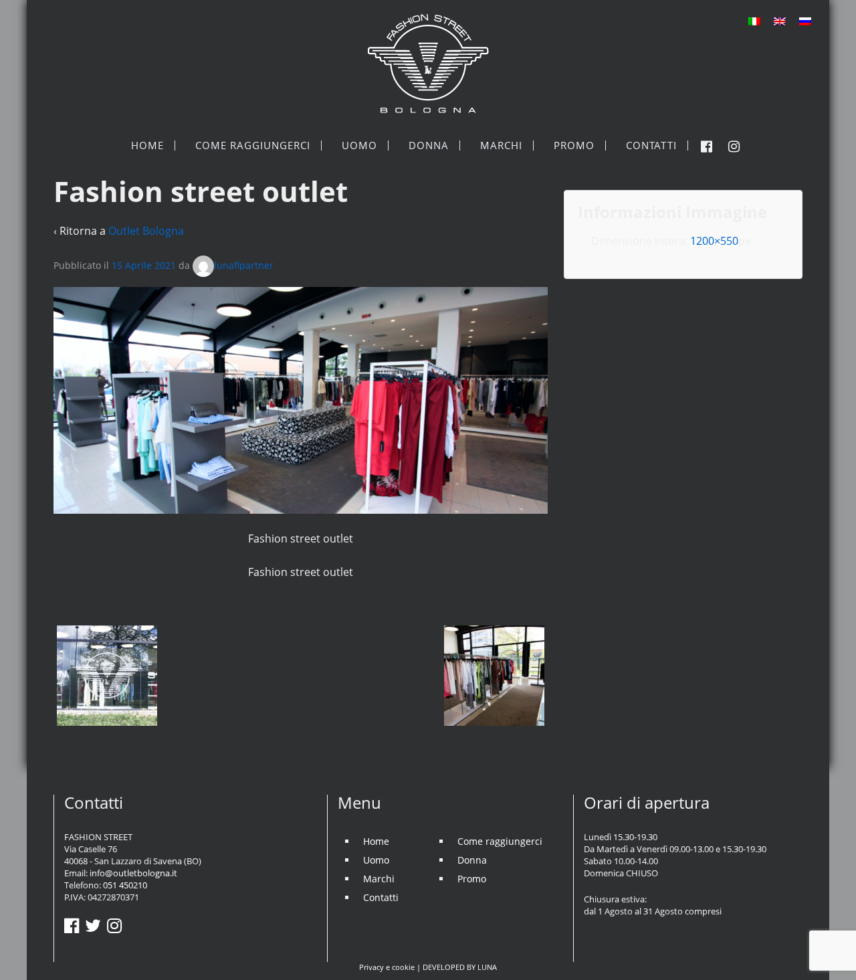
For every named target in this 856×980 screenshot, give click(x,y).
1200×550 (714, 240)
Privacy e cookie (387, 967)
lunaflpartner (244, 265)
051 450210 (125, 885)
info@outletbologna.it (133, 873)
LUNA (487, 967)
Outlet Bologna (146, 230)
